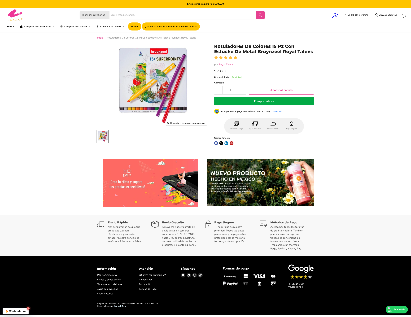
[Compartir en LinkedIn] (226, 143)
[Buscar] (260, 15)
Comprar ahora (264, 101)
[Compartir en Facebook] (216, 143)
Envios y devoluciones (109, 279)
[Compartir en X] (221, 143)
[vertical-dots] (301, 278)
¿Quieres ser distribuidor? (152, 275)
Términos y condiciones (109, 284)
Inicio (100, 37)
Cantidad (219, 83)
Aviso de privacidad (107, 289)
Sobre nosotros (105, 293)
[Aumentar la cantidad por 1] (242, 90)
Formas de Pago (148, 289)
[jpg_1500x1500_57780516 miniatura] (102, 136)
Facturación (145, 284)
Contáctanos (145, 279)
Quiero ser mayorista (357, 14)
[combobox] (182, 15)
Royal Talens (226, 64)
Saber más (277, 111)
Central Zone (120, 306)
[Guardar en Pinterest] (231, 143)
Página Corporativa (107, 275)
